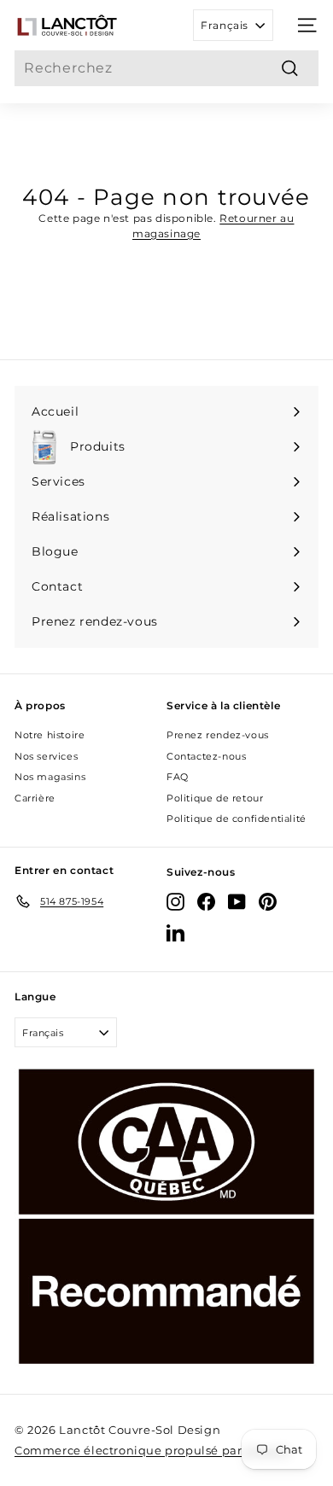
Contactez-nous (206, 756)
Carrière (35, 798)
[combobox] (166, 68)
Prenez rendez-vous (217, 735)
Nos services (46, 756)
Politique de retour (214, 798)
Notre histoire (50, 735)
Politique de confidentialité (236, 819)
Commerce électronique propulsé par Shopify (152, 1450)
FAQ (177, 777)
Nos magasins (50, 777)
